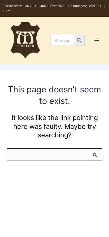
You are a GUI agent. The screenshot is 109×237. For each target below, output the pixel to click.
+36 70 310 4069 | (36, 6)
